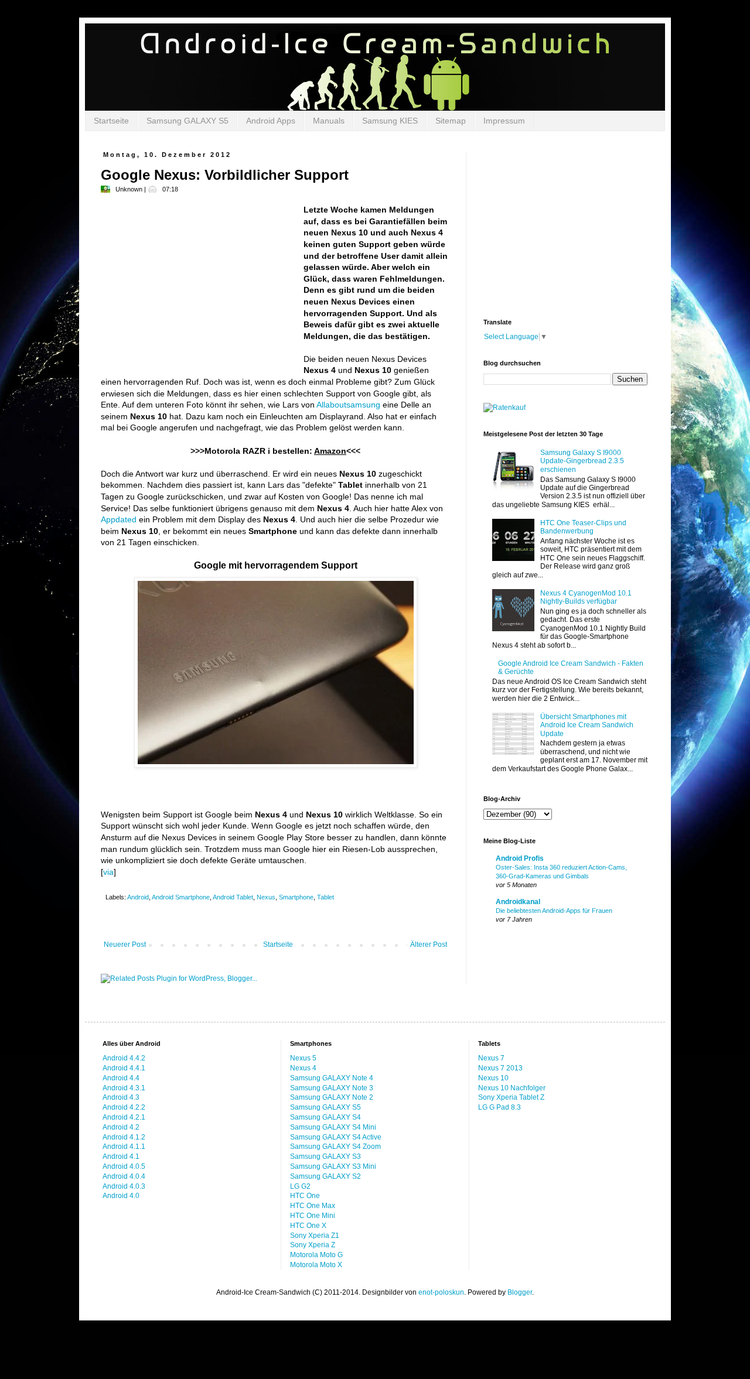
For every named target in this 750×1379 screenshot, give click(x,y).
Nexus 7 (491, 1058)
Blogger (519, 1292)
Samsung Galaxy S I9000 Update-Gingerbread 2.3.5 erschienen (582, 461)
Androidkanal (518, 902)
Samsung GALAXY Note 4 (331, 1078)
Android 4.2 (121, 1127)
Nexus (266, 897)
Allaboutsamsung (348, 404)
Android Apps (270, 120)
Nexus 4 (303, 1068)
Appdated (119, 519)
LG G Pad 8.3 (499, 1107)
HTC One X (308, 1225)
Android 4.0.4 (124, 1176)
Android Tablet (233, 897)
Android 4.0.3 (124, 1186)
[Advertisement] (199, 286)
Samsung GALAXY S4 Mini (333, 1127)
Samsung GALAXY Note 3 (331, 1088)
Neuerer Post (125, 944)
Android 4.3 (121, 1097)
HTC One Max (312, 1206)
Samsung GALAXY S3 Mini (333, 1166)
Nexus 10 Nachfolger (512, 1088)
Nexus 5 (303, 1058)
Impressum (504, 120)
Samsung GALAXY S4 (325, 1117)
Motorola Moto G (316, 1255)
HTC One (305, 1196)
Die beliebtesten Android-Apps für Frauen (554, 910)
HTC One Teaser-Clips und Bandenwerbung (583, 527)
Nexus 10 (493, 1078)
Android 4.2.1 (124, 1117)
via (108, 872)
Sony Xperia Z (312, 1245)
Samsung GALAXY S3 (325, 1156)
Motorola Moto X (316, 1265)
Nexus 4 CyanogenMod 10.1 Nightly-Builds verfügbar (586, 597)
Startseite (111, 120)
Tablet (325, 897)
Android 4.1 (121, 1156)
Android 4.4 (121, 1078)
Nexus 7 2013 (500, 1068)
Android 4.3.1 (124, 1088)
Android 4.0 (121, 1196)
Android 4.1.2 (124, 1137)
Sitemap (450, 120)
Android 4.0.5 (124, 1166)
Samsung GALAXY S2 (325, 1176)
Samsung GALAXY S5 (187, 120)
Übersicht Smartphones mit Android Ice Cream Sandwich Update (586, 725)
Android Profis (520, 858)
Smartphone (296, 897)
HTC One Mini (312, 1216)
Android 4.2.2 (124, 1107)
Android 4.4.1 (124, 1068)
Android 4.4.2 (124, 1058)
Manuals (329, 120)
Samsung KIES (390, 120)
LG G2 (300, 1186)
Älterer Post (428, 944)
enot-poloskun (441, 1292)
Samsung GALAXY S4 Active (335, 1137)
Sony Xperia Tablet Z (511, 1097)
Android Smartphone (181, 897)
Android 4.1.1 (124, 1146)
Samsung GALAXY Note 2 (331, 1097)
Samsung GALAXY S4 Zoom (335, 1146)
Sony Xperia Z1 (314, 1235)
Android (138, 897)
